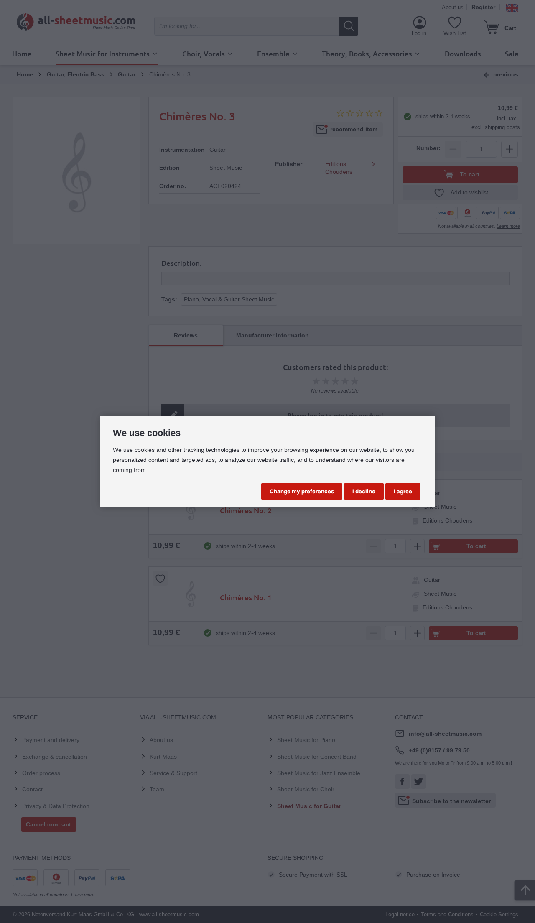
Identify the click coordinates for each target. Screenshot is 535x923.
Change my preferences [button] (302, 491)
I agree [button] (403, 491)
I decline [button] (363, 491)
